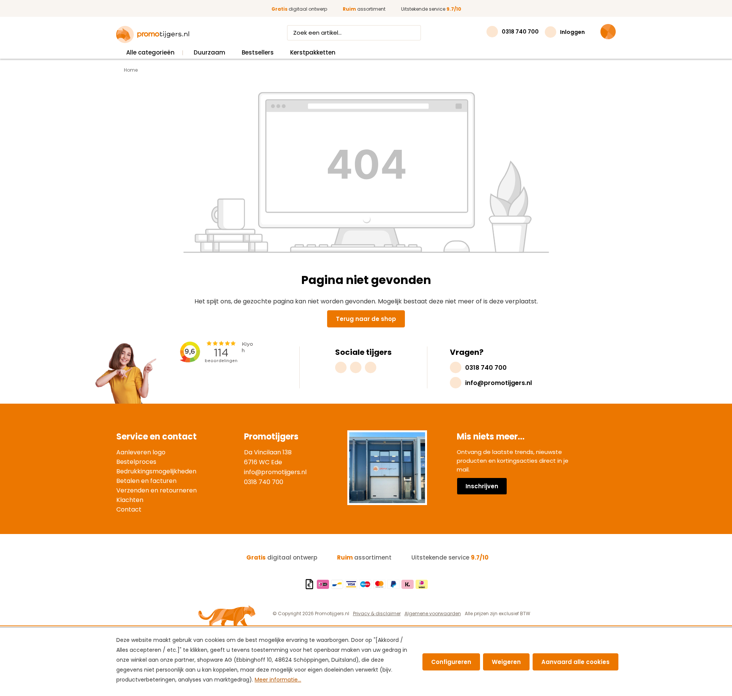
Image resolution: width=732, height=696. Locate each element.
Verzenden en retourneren (156, 490)
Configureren (451, 662)
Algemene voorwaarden (433, 613)
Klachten (129, 500)
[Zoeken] (413, 32)
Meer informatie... (278, 679)
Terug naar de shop (366, 319)
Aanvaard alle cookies (575, 662)
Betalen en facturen (146, 480)
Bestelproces (136, 461)
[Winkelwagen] (608, 31)
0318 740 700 (263, 482)
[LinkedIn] (370, 367)
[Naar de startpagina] (152, 34)
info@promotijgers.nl (275, 472)
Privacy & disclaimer (377, 613)
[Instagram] (341, 367)
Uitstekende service (431, 9)
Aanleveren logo (140, 452)
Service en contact (156, 437)
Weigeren (506, 662)
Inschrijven (482, 486)
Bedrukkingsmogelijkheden (156, 471)
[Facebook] (355, 367)
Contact (128, 509)
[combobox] (347, 32)
